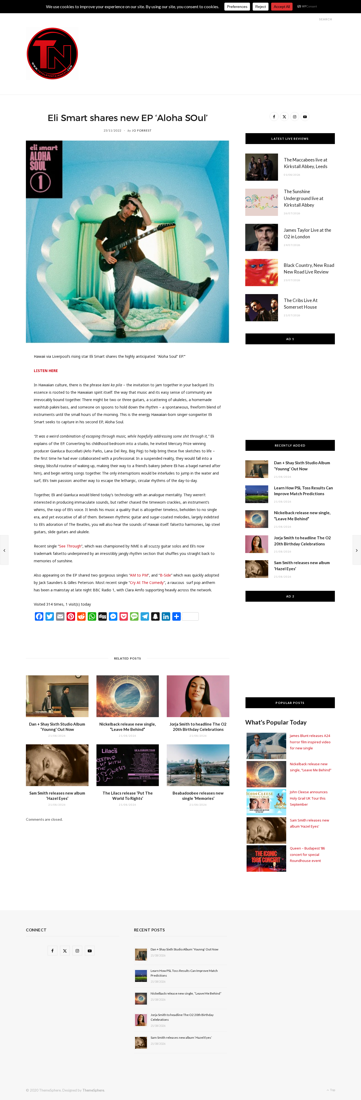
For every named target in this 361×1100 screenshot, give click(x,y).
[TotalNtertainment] (52, 53)
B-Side (165, 575)
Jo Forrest (142, 130)
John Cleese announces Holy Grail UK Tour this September (309, 798)
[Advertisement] (239, 39)
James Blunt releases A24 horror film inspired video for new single (310, 741)
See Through (70, 546)
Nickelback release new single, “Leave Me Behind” (186, 993)
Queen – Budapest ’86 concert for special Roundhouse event (307, 854)
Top (332, 1090)
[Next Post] (357, 550)
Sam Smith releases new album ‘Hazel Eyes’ (181, 1037)
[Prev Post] (4, 550)
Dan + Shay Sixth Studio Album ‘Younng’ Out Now (184, 949)
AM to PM (139, 575)
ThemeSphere (93, 1090)
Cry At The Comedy (147, 582)
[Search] (314, 19)
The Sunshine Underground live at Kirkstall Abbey (303, 198)
